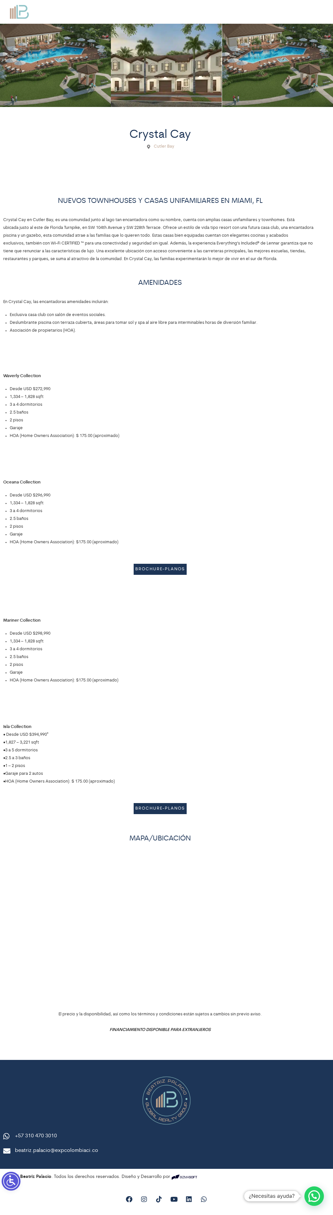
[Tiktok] (159, 1199)
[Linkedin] (189, 1199)
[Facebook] (129, 1199)
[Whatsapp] (204, 1199)
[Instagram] (144, 1199)
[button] (314, 1196)
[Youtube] (174, 1199)
